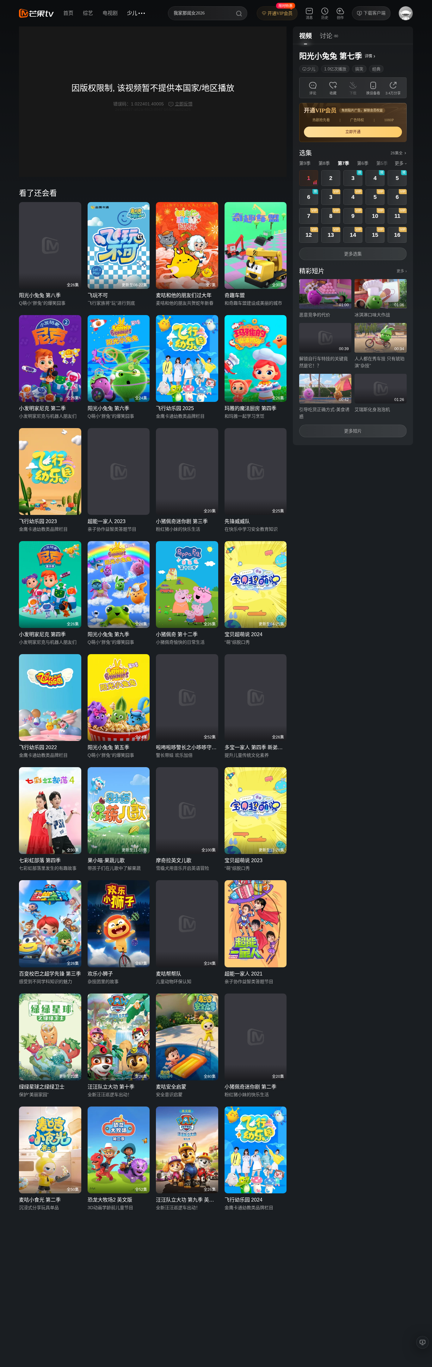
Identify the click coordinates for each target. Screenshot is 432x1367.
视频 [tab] (305, 36)
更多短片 (353, 430)
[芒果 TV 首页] (36, 13)
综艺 (88, 13)
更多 (402, 271)
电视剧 (110, 13)
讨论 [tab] (326, 36)
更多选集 (353, 253)
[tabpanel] (353, 244)
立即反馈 (184, 103)
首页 (68, 13)
